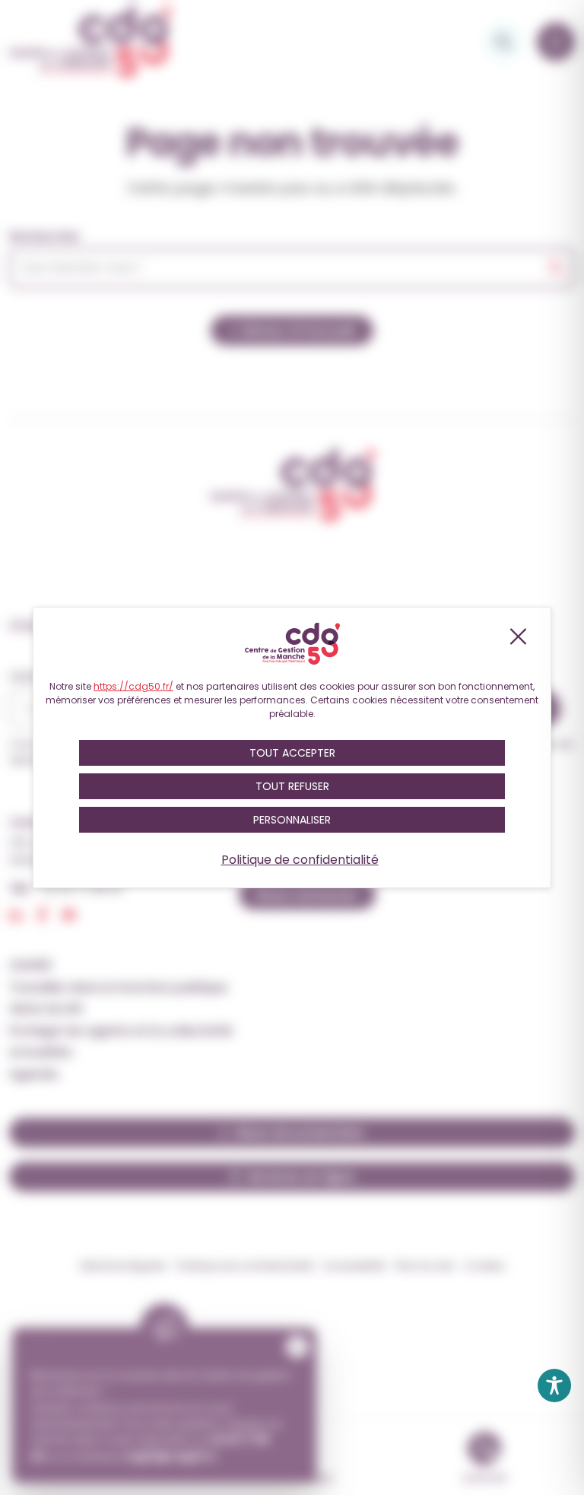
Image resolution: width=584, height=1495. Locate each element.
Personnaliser (292, 819)
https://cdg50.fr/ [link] (133, 686)
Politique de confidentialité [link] (300, 859)
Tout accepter (292, 752)
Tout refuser (292, 786)
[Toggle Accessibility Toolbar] (554, 1385)
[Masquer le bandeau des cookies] (517, 636)
